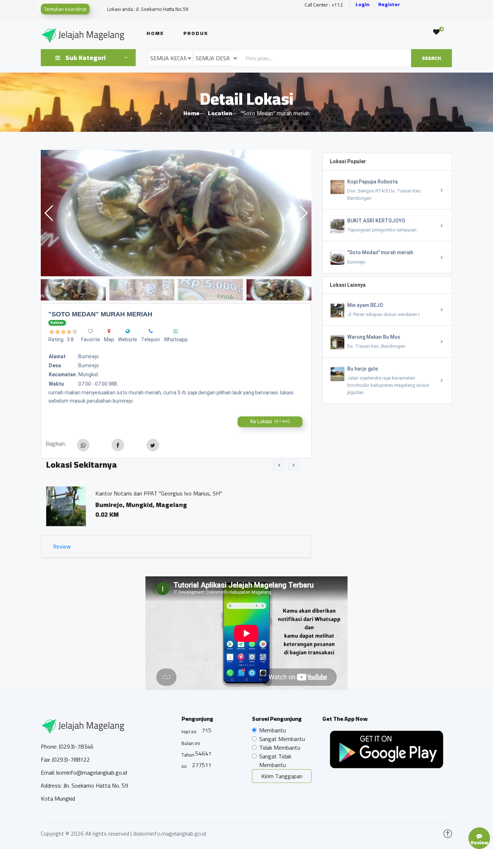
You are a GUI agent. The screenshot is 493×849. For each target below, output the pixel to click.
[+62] (151, 331)
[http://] (128, 331)
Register (389, 4)
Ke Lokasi (270, 421)
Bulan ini (191, 743)
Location (220, 113)
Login (362, 4)
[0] (436, 32)
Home (155, 33)
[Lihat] (176, 213)
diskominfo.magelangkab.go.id (169, 833)
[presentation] (279, 464)
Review (62, 546)
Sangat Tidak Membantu (275, 760)
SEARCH (431, 58)
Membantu (272, 730)
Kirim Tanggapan (281, 776)
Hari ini (189, 731)
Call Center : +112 (324, 5)
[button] (303, 213)
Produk (195, 33)
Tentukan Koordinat (65, 9)
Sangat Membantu (282, 739)
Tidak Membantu (279, 747)
